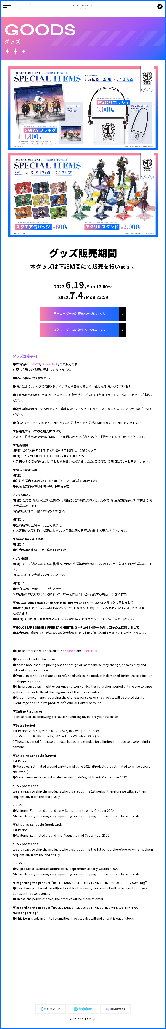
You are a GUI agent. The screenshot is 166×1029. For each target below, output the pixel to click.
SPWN (35, 364)
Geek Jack (50, 364)
